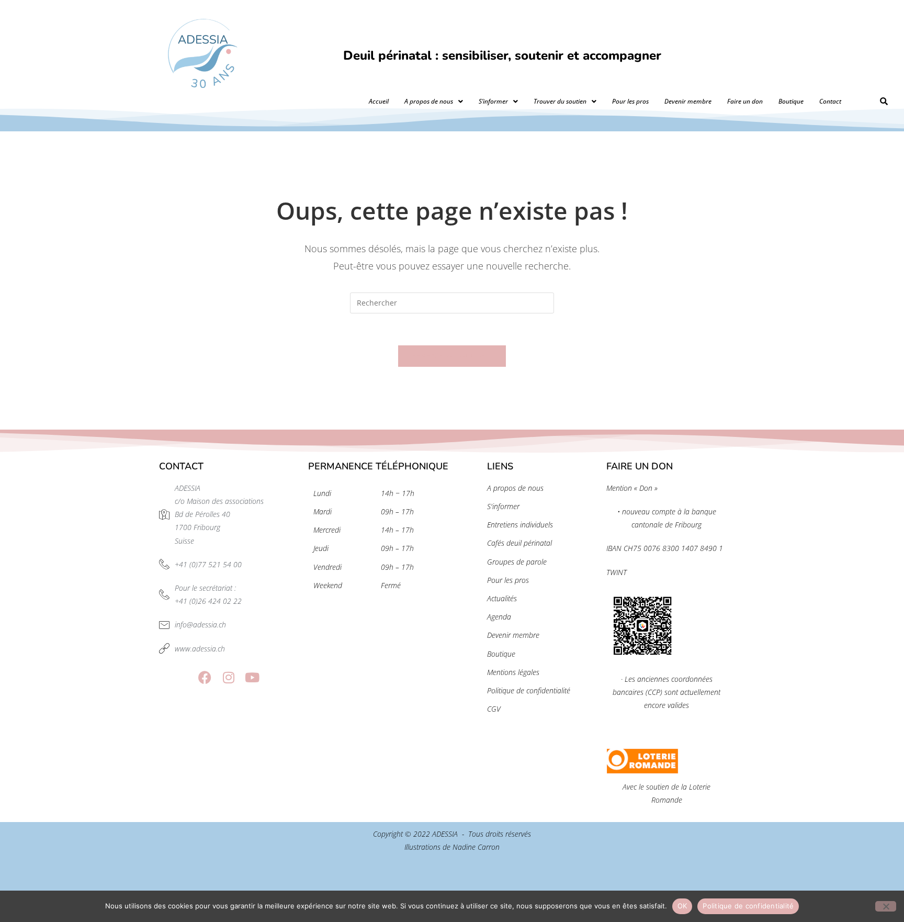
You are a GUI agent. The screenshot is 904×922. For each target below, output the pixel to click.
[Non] (885, 906)
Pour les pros (630, 101)
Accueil (379, 101)
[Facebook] (204, 677)
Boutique (791, 101)
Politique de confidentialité (748, 906)
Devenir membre (687, 101)
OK (682, 906)
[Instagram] (228, 677)
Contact (830, 101)
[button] (434, 102)
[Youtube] (251, 677)
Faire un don (745, 101)
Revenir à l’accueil (452, 356)
